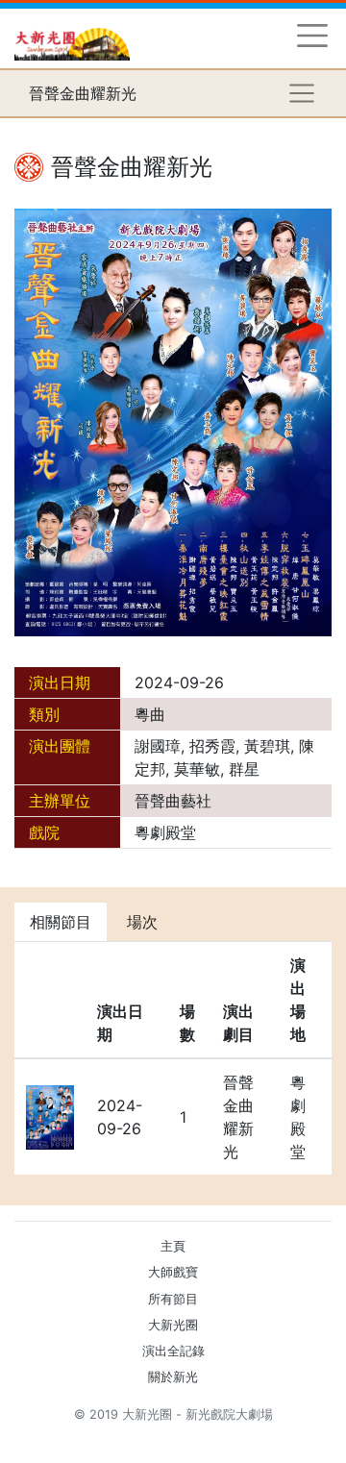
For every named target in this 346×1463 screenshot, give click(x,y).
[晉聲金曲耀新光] (173, 421)
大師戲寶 (173, 1272)
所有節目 (173, 1299)
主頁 (173, 1246)
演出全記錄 (173, 1351)
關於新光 (173, 1377)
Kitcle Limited (145, 1437)
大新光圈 (173, 1325)
